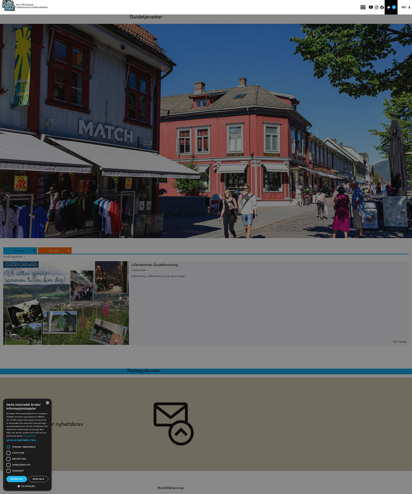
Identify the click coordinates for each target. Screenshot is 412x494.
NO (404, 7)
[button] (27, 440)
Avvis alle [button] (38, 479)
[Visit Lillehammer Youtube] (371, 7)
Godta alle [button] (16, 479)
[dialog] (27, 445)
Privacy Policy (29, 435)
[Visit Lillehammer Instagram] (377, 8)
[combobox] (47, 402)
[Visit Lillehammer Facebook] (382, 8)
